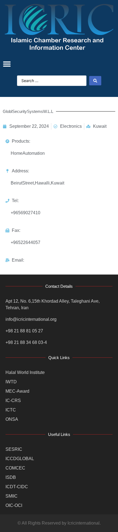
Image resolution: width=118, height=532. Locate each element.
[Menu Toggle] (7, 64)
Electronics (71, 126)
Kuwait (99, 126)
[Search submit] (95, 80)
